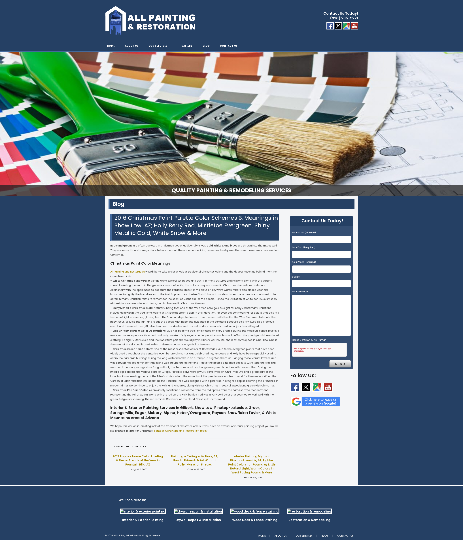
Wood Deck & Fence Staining (254, 520)
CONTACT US (345, 535)
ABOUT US (281, 535)
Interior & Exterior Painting (142, 520)
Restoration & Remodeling (309, 520)
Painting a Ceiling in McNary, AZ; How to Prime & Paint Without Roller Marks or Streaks (194, 460)
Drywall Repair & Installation (198, 520)
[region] (231, 124)
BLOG (325, 535)
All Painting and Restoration (127, 271)
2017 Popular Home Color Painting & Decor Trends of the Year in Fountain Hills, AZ (137, 460)
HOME (262, 535)
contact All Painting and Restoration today (180, 431)
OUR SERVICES (304, 535)
